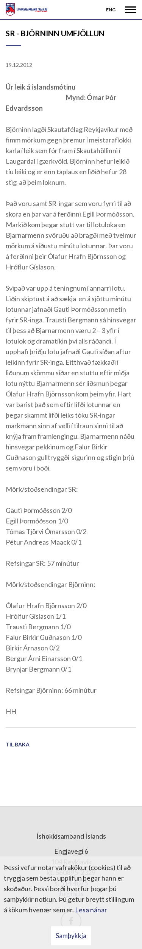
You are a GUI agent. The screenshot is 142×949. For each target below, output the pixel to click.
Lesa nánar (91, 910)
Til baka (18, 744)
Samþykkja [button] (71, 936)
